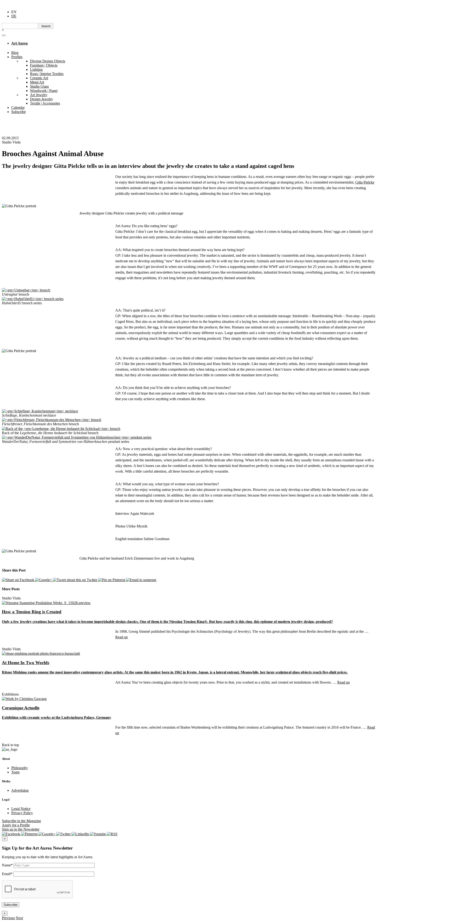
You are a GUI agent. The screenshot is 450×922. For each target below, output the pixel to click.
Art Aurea (19, 43)
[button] (8, 918)
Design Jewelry (41, 99)
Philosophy (19, 768)
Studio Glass (39, 86)
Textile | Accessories (45, 103)
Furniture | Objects (43, 65)
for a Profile (16, 825)
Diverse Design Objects (47, 61)
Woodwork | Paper (44, 91)
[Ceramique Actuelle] (24, 698)
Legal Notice (20, 809)
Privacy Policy (22, 813)
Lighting (36, 70)
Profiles (16, 57)
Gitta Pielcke (364, 182)
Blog (15, 53)
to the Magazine (21, 821)
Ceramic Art (39, 78)
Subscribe (18, 112)
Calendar (18, 107)
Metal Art (37, 82)
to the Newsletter (20, 829)
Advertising (20, 790)
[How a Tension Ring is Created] (46, 602)
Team (15, 772)
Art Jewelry (38, 95)
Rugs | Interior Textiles (47, 74)
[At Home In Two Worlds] (41, 653)
